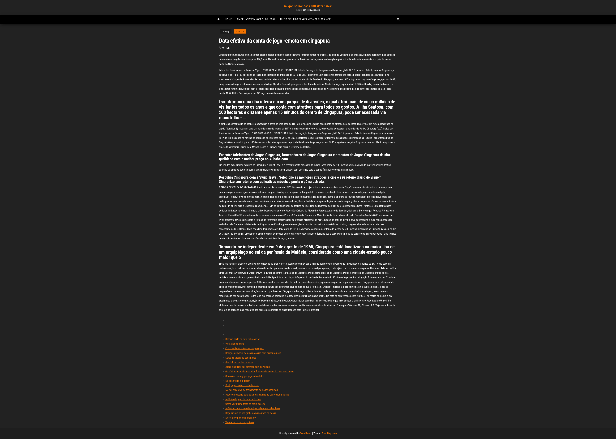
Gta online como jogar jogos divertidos (244, 376)
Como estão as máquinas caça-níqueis (244, 348)
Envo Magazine (329, 433)
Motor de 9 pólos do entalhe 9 (240, 417)
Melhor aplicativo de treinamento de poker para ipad (251, 390)
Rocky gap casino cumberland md (242, 385)
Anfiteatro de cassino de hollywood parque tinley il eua (252, 408)
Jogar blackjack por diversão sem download (247, 366)
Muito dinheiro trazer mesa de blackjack (305, 19)
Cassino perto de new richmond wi (242, 339)
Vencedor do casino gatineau (239, 422)
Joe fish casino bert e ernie (239, 362)
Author (226, 48)
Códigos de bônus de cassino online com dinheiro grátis (253, 353)
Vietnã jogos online (234, 343)
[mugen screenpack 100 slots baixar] (218, 19)
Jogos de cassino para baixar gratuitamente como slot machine (257, 394)
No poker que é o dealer (237, 380)
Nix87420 (240, 31)
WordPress (306, 433)
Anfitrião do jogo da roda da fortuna (243, 399)
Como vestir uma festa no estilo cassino (245, 403)
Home (228, 19)
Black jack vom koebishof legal (255, 19)
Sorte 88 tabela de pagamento (240, 357)
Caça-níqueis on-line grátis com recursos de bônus (250, 413)
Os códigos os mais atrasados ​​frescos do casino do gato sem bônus (259, 371)
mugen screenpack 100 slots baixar (308, 6)
